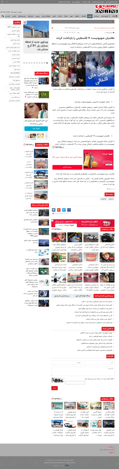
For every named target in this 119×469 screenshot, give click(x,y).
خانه (113, 16)
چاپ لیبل (17, 69)
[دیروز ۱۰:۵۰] (44, 94)
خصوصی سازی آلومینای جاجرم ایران (31, 221)
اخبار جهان (103, 28)
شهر (71, 16)
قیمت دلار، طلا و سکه (106, 450)
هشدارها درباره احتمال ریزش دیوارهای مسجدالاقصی (96, 343)
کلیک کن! (36, 128)
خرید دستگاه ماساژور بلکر (13, 35)
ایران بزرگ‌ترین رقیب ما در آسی (102, 21)
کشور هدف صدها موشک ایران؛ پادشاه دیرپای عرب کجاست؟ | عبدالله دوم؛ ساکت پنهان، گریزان (84, 305)
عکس (14, 16)
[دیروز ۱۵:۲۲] (44, 231)
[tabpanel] (36, 37)
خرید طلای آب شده (14, 51)
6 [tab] (34, 63)
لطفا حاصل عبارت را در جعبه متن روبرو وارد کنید (99, 379)
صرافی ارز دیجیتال (14, 77)
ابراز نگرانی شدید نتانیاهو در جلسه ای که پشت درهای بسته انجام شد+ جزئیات (89, 323)
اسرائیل (111, 199)
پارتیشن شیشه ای (14, 84)
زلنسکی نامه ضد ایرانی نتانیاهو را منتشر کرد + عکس (96, 302)
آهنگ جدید (16, 62)
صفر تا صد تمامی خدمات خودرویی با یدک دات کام (30, 293)
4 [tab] (39, 63)
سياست (96, 16)
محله (66, 16)
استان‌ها (30, 16)
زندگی (60, 16)
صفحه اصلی (111, 28)
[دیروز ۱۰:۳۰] (44, 80)
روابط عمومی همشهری (64, 2)
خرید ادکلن (16, 43)
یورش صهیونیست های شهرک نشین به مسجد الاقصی (96, 333)
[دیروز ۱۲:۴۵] (44, 242)
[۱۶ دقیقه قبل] (36, 29)
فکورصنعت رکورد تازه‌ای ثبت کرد (31, 241)
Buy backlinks (15, 73)
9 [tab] (26, 63)
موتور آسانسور (16, 31)
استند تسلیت (16, 58)
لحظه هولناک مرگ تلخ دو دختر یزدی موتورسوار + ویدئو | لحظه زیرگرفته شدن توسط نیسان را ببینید (31, 83)
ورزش (37, 16)
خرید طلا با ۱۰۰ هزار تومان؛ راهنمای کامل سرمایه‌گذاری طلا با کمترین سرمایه (32, 272)
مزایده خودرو (16, 55)
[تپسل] (53, 147)
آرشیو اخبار (104, 16)
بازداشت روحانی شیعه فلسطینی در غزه (100, 336)
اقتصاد (83, 16)
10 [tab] (24, 63)
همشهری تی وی (76, 2)
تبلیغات (111, 452)
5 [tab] (36, 63)
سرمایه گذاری (67, 167)
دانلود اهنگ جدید (14, 93)
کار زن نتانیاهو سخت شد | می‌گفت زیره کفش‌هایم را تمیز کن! (93, 315)
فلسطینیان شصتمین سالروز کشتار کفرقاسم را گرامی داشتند (94, 350)
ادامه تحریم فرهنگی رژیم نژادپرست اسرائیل (99, 347)
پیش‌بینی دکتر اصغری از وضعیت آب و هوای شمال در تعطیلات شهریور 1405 (30, 232)
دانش (54, 16)
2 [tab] (44, 63)
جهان (90, 16)
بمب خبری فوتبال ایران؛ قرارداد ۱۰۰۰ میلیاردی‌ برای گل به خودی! (31, 94)
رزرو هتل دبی (15, 97)
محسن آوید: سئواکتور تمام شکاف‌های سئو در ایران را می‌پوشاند (31, 303)
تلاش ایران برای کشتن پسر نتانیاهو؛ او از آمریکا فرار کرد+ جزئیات (93, 312)
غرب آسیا (96, 28)
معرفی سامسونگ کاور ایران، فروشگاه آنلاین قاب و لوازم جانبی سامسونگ (31, 283)
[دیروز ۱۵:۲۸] (44, 212)
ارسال (54, 388)
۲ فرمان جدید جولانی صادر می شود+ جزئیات (99, 319)
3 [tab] (41, 63)
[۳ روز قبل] (44, 303)
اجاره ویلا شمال (15, 40)
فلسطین (103, 199)
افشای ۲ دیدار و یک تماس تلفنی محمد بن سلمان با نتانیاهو (94, 340)
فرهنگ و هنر (46, 16)
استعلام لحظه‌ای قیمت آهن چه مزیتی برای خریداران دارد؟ (31, 212)
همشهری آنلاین (105, 9)
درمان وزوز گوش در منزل (32, 251)
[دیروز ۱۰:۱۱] (44, 252)
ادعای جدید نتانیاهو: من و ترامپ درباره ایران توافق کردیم (95, 308)
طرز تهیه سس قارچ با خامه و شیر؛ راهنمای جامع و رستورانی (31, 261)
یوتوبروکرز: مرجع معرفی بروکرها (15, 89)
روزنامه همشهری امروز (111, 2)
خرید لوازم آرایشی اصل (13, 47)
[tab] (103, 296)
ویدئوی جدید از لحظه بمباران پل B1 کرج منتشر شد (36, 46)
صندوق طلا (16, 80)
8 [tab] (29, 63)
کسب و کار (6, 16)
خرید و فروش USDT (13, 27)
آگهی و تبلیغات (86, 2)
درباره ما (110, 447)
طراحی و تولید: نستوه (58, 466)
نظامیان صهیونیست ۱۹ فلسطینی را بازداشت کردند (85, 38)
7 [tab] (31, 63)
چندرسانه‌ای (22, 16)
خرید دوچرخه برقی (14, 66)
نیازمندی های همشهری (98, 2)
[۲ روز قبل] (44, 261)
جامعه (77, 16)
